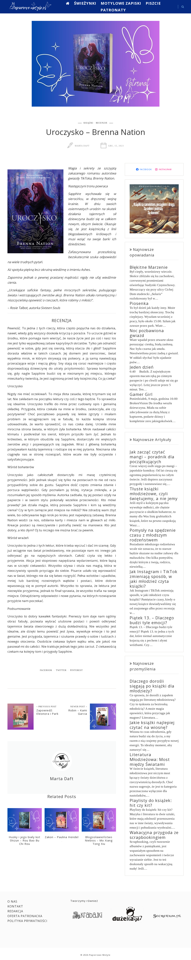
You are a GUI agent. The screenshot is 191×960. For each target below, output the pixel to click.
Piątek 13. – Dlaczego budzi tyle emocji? (152, 620)
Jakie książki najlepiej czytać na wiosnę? (152, 725)
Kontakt (15, 906)
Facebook (46, 670)
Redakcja (15, 911)
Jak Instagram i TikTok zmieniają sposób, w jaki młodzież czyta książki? (153, 579)
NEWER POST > (78, 706)
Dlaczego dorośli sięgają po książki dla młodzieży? (152, 685)
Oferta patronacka (24, 916)
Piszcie (153, 3)
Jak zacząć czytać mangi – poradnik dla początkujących (152, 456)
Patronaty (113, 9)
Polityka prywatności (27, 921)
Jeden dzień (142, 367)
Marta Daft (82, 146)
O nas (12, 901)
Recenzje (101, 123)
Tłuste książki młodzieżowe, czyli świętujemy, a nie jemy (154, 493)
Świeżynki (85, 3)
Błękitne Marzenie (149, 267)
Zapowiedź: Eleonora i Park (47, 711)
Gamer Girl (141, 394)
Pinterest (76, 670)
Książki (88, 123)
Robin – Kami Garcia (77, 711)
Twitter (61, 670)
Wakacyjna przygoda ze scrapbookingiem (154, 835)
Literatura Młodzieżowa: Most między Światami (150, 759)
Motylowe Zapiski (121, 3)
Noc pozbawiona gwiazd (147, 333)
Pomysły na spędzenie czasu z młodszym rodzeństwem (153, 535)
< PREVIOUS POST (46, 706)
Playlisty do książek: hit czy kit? (151, 802)
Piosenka (139, 303)
